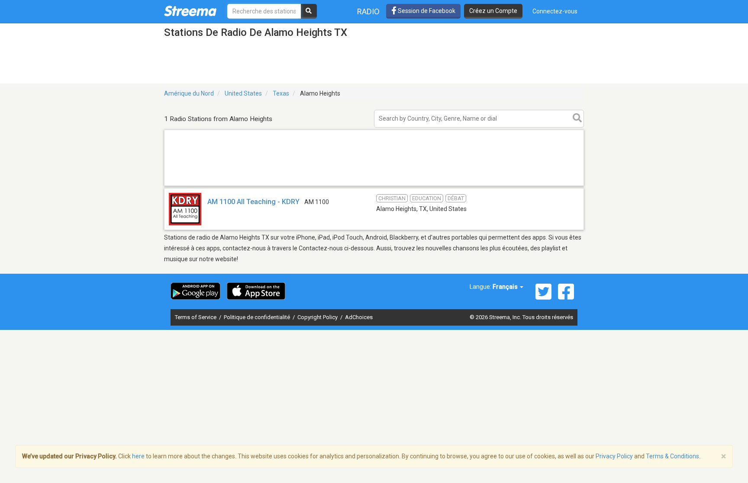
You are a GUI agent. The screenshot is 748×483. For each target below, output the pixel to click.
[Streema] (190, 11)
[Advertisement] (374, 185)
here (138, 456)
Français (506, 286)
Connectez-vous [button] (554, 11)
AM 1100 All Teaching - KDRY (253, 202)
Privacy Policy (614, 456)
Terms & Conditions (672, 456)
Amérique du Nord (189, 93)
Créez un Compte (493, 10)
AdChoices (359, 317)
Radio (368, 11)
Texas (281, 93)
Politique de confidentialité (257, 317)
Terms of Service (196, 317)
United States (243, 93)
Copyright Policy (318, 317)
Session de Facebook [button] (426, 10)
